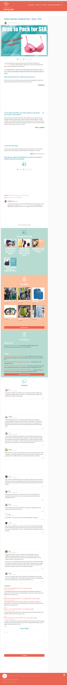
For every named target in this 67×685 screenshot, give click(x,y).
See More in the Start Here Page (24, 374)
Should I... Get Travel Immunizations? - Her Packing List (17, 609)
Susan (9, 522)
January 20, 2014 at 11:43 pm (13, 505)
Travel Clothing (25, 195)
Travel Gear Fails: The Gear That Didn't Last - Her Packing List (19, 617)
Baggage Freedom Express (11, 345)
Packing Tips (18, 195)
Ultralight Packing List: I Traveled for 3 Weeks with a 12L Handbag (10, 251)
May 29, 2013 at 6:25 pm (12, 477)
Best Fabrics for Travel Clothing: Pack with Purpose (38, 250)
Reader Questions (11, 197)
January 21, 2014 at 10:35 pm (10, 515)
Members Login (22, 675)
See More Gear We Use (24, 327)
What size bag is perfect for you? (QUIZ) (14, 356)
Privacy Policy (4, 679)
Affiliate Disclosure (15, 679)
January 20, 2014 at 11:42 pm (13, 492)
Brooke (12, 22)
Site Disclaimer (9, 679)
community (6, 64)
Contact (34, 675)
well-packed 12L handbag (25, 205)
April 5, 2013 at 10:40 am (12, 450)
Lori (9, 433)
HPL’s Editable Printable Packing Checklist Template (17, 361)
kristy (9, 476)
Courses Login (29, 675)
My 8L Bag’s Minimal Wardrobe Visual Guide (15, 365)
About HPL (38, 675)
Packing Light (12, 195)
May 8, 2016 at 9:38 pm (12, 552)
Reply (43, 428)
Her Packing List (6, 3)
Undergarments (19, 197)
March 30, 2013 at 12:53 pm (13, 434)
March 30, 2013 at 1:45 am (12, 417)
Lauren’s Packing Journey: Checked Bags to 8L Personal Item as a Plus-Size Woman (24, 251)
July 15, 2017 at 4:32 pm (12, 574)
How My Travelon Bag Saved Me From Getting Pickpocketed (10, 269)
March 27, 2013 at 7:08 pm (12, 390)
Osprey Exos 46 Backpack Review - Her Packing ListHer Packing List (21, 598)
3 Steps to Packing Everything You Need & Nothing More (18, 369)
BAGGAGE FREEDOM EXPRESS (13, 675)
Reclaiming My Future (39, 153)
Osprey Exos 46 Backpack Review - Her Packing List (17, 588)
